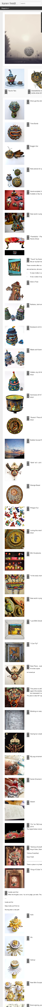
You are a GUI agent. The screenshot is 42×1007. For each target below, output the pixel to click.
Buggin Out (34, 146)
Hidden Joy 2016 (36, 372)
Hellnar (32, 960)
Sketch (32, 801)
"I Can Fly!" (34, 643)
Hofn (32, 915)
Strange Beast (35, 485)
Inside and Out (13, 892)
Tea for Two (12, 91)
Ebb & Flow (34, 282)
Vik (31, 937)
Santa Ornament (36, 779)
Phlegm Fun (34, 508)
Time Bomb (34, 123)
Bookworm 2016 (36, 327)
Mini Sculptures (35, 553)
